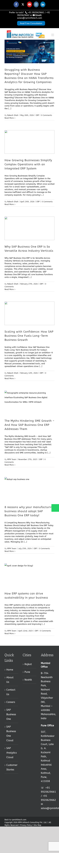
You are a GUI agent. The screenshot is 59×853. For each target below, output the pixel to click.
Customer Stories (11, 767)
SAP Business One (11, 714)
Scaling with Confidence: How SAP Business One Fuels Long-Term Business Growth (29, 336)
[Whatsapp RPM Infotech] (55, 509)
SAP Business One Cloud (11, 733)
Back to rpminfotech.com (15, 820)
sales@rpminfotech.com (29, 18)
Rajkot (28, 664)
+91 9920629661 (36, 12)
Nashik (28, 679)
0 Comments (46, 115)
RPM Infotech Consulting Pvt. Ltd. (32, 822)
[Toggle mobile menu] (52, 33)
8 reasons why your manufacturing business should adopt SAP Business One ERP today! (29, 511)
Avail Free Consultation (31, 23)
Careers (10, 702)
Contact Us (10, 692)
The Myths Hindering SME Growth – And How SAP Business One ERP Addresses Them (29, 425)
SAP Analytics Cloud (11, 753)
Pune (27, 672)
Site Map (37, 825)
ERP (37, 115)
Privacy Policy (26, 825)
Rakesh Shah (12, 115)
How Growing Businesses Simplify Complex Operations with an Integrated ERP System (28, 164)
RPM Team (11, 459)
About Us (9, 679)
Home (9, 669)
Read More (9, 118)
